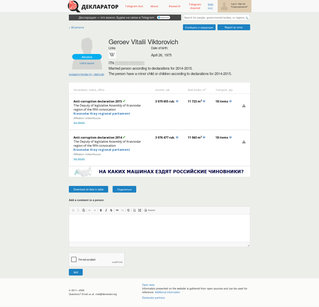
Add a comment (86, 200)
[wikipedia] (112, 54)
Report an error (234, 27)
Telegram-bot (134, 6)
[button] (73, 210)
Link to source (87, 63)
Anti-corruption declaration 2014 (97, 137)
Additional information (167, 292)
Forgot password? (239, 6)
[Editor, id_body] (159, 228)
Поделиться (124, 189)
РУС (210, 8)
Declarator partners (153, 297)
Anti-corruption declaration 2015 (97, 101)
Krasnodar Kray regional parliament (101, 113)
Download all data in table (88, 189)
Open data (148, 285)
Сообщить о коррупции (199, 27)
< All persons (76, 27)
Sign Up (241, 3)
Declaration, (80, 90)
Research (175, 6)
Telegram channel (195, 6)
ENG (210, 4)
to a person (96, 200)
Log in (233, 3)
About (154, 6)
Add (75, 272)
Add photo (87, 57)
